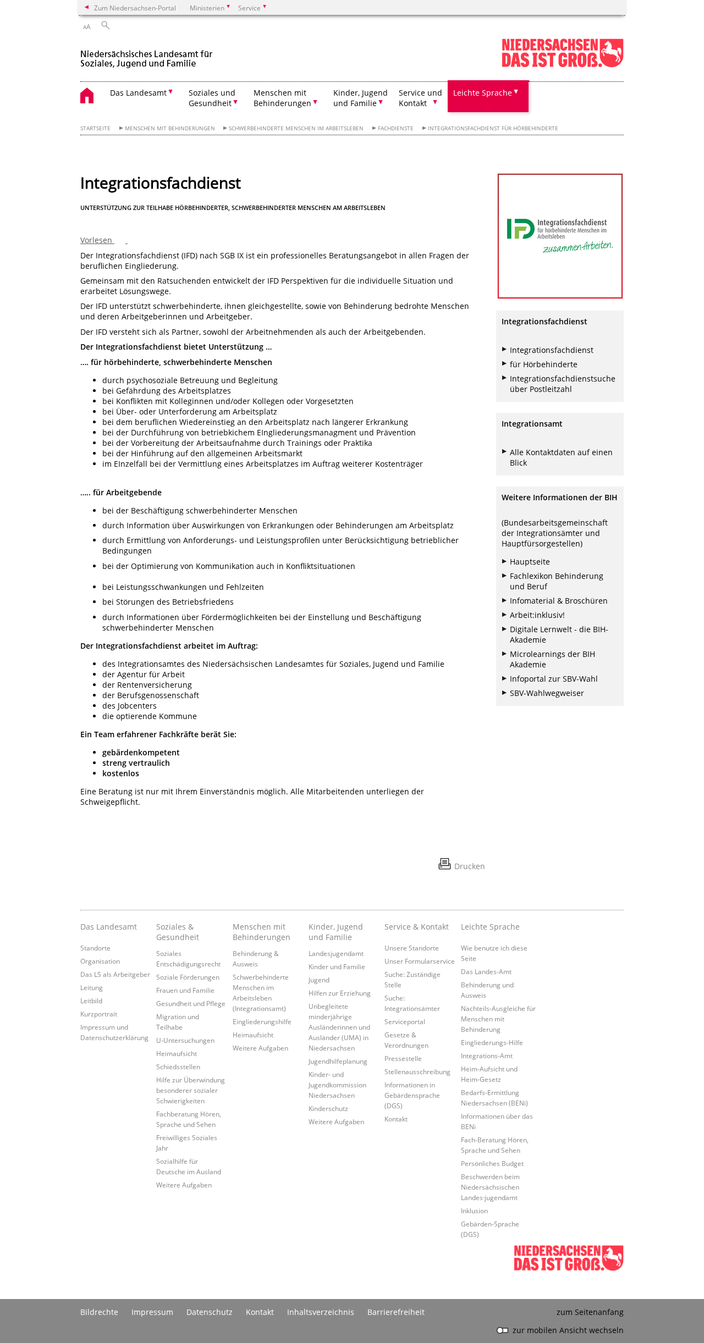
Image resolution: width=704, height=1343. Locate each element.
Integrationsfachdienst (551, 350)
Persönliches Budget (492, 1163)
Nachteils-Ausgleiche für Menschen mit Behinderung (498, 1018)
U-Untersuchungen (185, 1040)
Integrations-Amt (487, 1055)
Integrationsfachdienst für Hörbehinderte (493, 128)
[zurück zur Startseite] (148, 54)
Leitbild (91, 1000)
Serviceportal (404, 1021)
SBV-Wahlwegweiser (547, 693)
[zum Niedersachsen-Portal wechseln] (563, 65)
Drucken (469, 866)
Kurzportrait (98, 1013)
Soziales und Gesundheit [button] (212, 97)
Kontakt (396, 1118)
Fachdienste (396, 128)
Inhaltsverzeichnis (320, 1312)
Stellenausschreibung (417, 1071)
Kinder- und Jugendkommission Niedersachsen (337, 1084)
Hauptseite (530, 561)
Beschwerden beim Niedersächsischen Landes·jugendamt (490, 1187)
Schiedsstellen (178, 1066)
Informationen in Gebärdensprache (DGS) (412, 1095)
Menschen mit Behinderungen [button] (282, 97)
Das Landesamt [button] (138, 92)
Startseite (95, 128)
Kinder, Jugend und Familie (336, 931)
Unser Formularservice (419, 961)
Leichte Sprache (490, 926)
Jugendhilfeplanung (338, 1061)
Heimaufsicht (176, 1053)
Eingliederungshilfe (262, 1021)
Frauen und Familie (185, 990)
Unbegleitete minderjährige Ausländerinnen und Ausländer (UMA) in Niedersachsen (339, 1027)
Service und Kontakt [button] (420, 97)
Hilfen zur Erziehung (340, 992)
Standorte (95, 947)
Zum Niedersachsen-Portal (135, 7)
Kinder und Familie (337, 966)
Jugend (319, 979)
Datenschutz (209, 1312)
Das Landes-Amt (486, 971)
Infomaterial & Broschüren (559, 600)
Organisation (100, 961)
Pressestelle (403, 1058)
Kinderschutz (328, 1108)
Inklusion (474, 1210)
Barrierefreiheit (396, 1312)
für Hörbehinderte (544, 364)
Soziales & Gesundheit (177, 931)
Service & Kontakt (416, 926)
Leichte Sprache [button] (482, 92)
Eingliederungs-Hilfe (492, 1042)
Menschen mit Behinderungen (170, 128)
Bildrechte (99, 1312)
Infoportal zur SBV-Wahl (554, 678)
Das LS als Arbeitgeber (115, 974)
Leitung (91, 987)
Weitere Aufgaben (184, 1184)
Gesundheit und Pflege (191, 1003)
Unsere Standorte (411, 947)
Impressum (152, 1312)
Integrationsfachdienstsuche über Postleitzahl (562, 383)
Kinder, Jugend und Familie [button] (360, 97)
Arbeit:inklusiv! (537, 615)
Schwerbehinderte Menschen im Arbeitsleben (296, 128)
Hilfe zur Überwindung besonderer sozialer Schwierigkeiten (190, 1090)
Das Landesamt (108, 926)
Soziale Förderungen (187, 976)
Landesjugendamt (336, 953)
